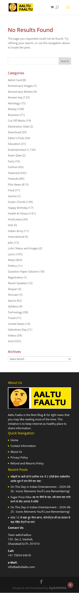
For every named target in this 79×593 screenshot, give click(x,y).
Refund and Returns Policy (27, 463)
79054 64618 (22, 555)
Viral (11, 341)
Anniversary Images (20, 86)
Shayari (12, 289)
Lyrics (11, 254)
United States (16, 324)
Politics (12, 266)
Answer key (15, 97)
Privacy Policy (19, 457)
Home (14, 440)
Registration (15, 277)
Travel (12, 318)
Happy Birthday (18, 208)
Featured (13, 173)
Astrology (14, 103)
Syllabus (13, 306)
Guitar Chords (17, 202)
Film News (14, 184)
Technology (15, 312)
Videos (12, 335)
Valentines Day (17, 329)
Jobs (10, 242)
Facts (11, 161)
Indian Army (15, 231)
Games (12, 196)
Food (11, 190)
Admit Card (15, 80)
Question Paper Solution (23, 271)
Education (14, 144)
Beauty (12, 109)
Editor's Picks (16, 138)
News (11, 260)
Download (14, 132)
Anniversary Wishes (20, 91)
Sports (12, 300)
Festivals (13, 178)
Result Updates (17, 283)
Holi (10, 225)
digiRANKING (58, 588)
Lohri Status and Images (23, 248)
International (16, 236)
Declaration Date (18, 126)
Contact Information (23, 446)
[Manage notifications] (70, 585)
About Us (16, 452)
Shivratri (13, 294)
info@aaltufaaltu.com (21, 567)
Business (13, 115)
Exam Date (14, 155)
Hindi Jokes (15, 219)
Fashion (13, 167)
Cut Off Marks (16, 120)
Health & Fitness (18, 213)
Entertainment (17, 149)
